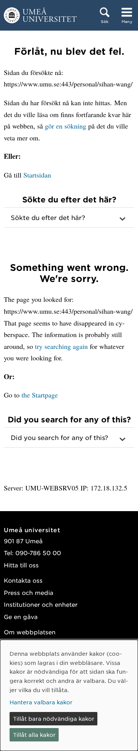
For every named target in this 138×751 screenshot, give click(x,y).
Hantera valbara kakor (41, 702)
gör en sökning (65, 125)
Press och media (28, 592)
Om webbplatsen (30, 631)
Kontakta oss (23, 580)
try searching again (61, 346)
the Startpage (39, 394)
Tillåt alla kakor (34, 734)
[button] (69, 218)
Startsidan (37, 174)
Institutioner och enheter (40, 604)
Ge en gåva (21, 616)
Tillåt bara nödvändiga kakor (53, 718)
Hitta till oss (21, 565)
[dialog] (69, 695)
